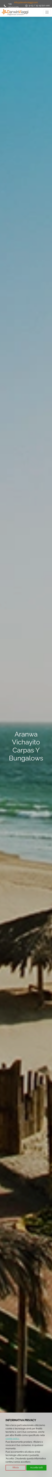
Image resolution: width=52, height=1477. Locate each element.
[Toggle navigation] (47, 12)
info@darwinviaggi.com (26, 2)
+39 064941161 (13, 5)
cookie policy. (12, 1438)
